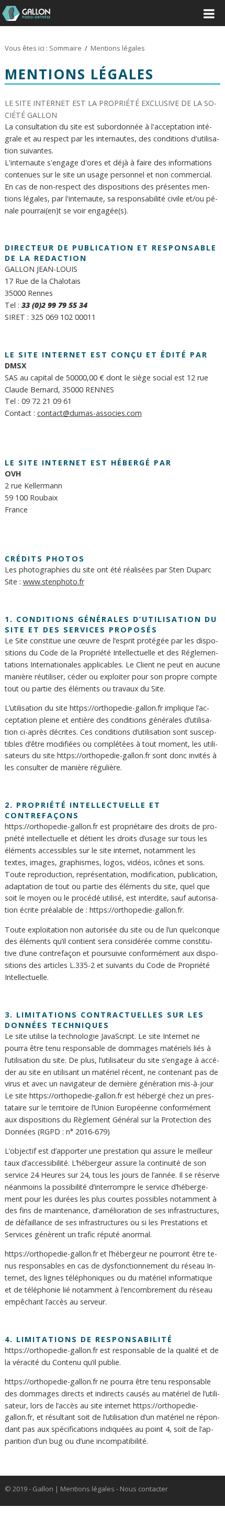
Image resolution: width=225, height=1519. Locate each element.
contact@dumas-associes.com (89, 413)
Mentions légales (87, 1488)
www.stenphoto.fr (53, 582)
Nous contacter (144, 1488)
